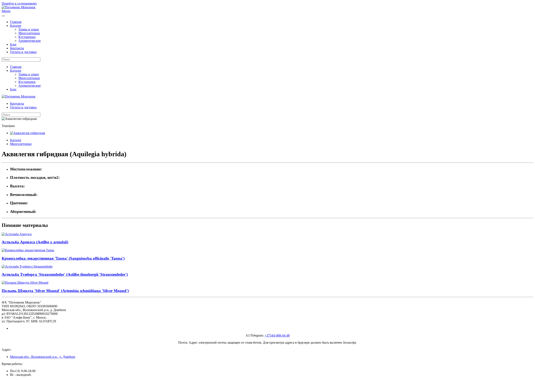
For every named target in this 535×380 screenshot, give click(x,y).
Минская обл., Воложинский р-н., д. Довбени (42, 356)
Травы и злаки (28, 29)
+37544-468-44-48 (277, 335)
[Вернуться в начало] (19, 7)
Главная (15, 22)
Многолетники (29, 33)
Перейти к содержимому (19, 3)
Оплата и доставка (23, 52)
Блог (13, 44)
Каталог (16, 25)
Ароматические (29, 40)
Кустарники (27, 37)
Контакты (17, 48)
